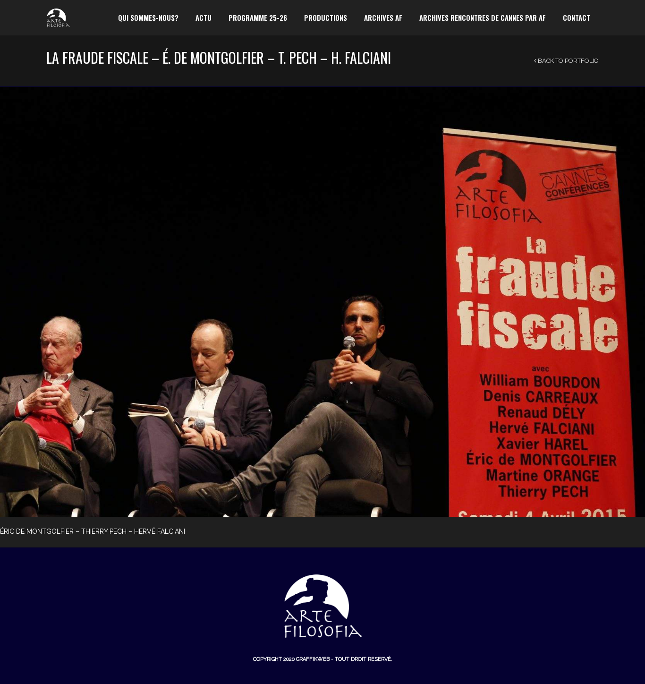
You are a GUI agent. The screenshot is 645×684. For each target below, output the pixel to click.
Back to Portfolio (567, 60)
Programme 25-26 (258, 17)
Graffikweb (313, 659)
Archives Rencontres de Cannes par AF (482, 17)
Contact (576, 17)
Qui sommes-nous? (148, 17)
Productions (325, 17)
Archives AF (383, 17)
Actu (203, 17)
